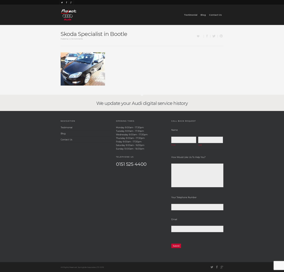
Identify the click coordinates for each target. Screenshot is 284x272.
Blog (203, 15)
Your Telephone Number (184, 197)
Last (200, 145)
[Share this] (207, 36)
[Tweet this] (214, 36)
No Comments (77, 39)
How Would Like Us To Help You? (188, 157)
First (173, 145)
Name (174, 130)
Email (174, 219)
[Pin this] (220, 36)
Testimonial (190, 15)
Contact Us (215, 15)
